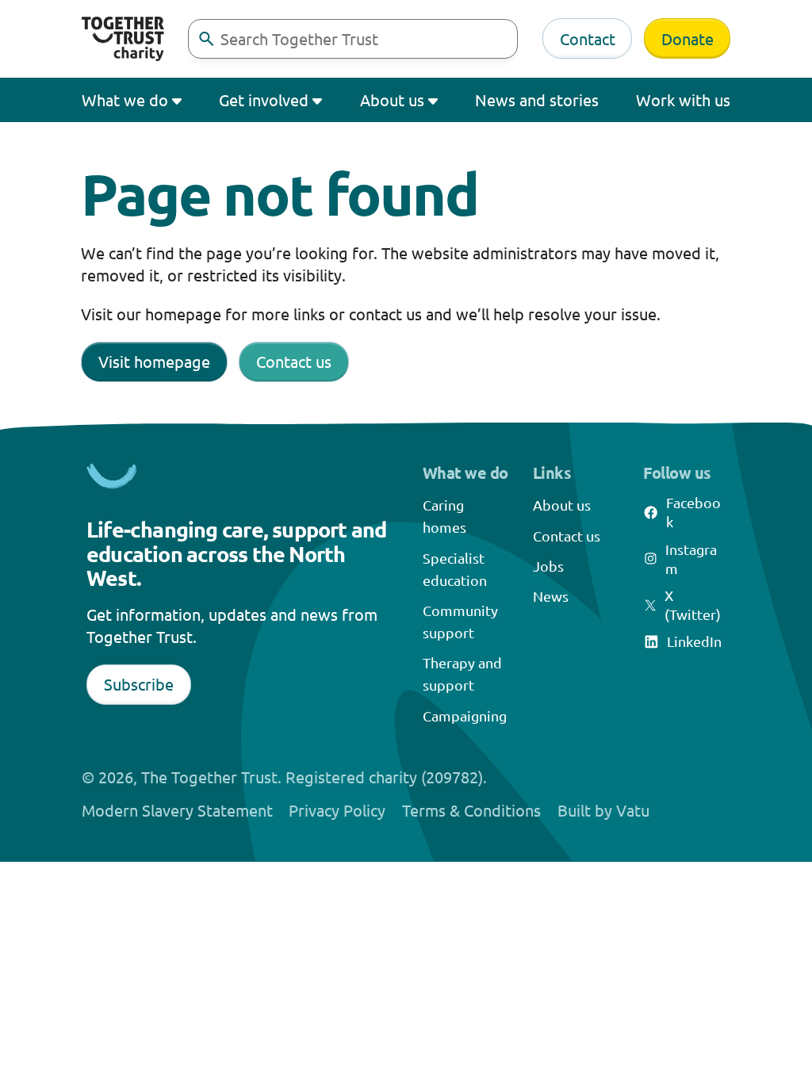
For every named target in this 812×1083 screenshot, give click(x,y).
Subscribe (139, 684)
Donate (687, 38)
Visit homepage (154, 361)
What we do (125, 99)
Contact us (293, 361)
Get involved (263, 99)
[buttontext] (206, 39)
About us (392, 99)
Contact (587, 38)
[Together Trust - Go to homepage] (123, 39)
